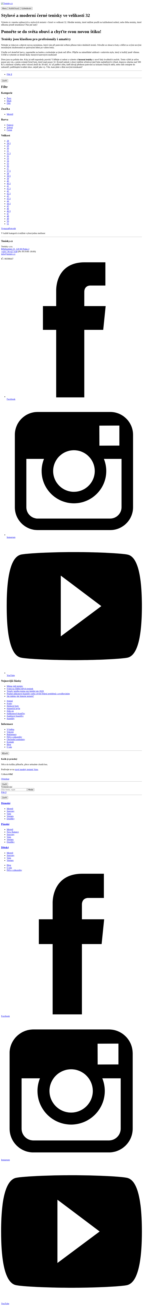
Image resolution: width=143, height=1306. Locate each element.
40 (8, 181)
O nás (9, 747)
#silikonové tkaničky (16, 713)
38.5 (9, 176)
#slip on (10, 711)
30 (8, 148)
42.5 (9, 193)
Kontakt (10, 742)
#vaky (9, 703)
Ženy (9, 98)
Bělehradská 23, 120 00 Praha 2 (15, 249)
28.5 (9, 143)
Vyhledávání (6, 787)
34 (8, 161)
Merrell (10, 114)
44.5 (9, 203)
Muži (9, 101)
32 (8, 156)
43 (8, 196)
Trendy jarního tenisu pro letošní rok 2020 (25, 691)
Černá (9, 130)
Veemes (10, 816)
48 (8, 216)
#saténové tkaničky (15, 716)
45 (8, 206)
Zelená (10, 127)
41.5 (9, 188)
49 (8, 219)
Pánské (5, 824)
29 (8, 146)
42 (8, 191)
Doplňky (11, 819)
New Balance (13, 832)
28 (8, 141)
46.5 (9, 211)
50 (8, 221)
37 (8, 168)
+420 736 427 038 (9, 251)
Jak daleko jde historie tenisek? (20, 696)
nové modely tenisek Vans (26, 769)
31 (8, 151)
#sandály (11, 718)
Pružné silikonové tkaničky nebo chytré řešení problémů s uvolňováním (38, 693)
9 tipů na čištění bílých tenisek (20, 688)
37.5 (9, 171)
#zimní (10, 701)
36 (8, 166)
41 (8, 186)
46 (8, 208)
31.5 (9, 153)
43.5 (9, 198)
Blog (9, 744)
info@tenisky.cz (8, 254)
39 (8, 178)
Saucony (10, 811)
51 (8, 224)
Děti (8, 103)
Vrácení (10, 732)
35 (8, 163)
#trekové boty (13, 706)
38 (8, 173)
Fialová (10, 125)
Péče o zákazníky (14, 737)
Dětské (5, 847)
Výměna (10, 729)
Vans (9, 813)
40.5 (9, 183)
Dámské (5, 803)
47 (8, 214)
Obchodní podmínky (16, 739)
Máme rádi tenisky (15, 686)
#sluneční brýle (13, 708)
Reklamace (11, 734)
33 (8, 158)
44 (8, 201)
